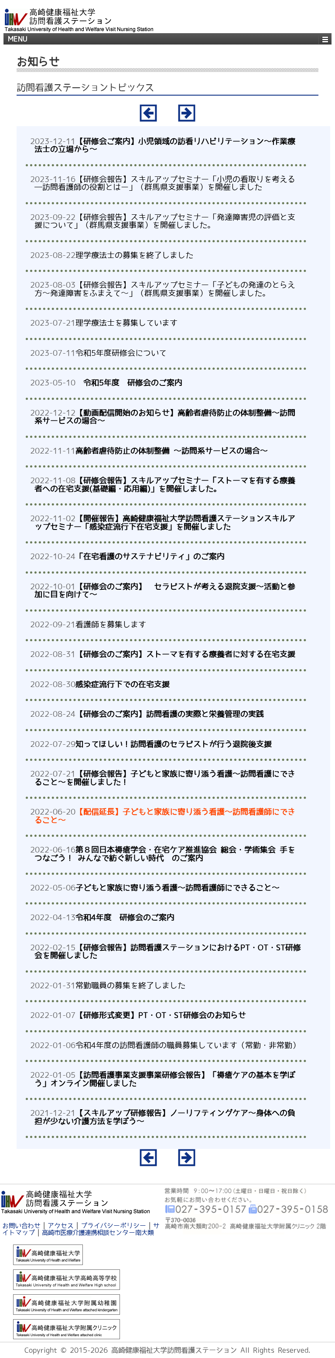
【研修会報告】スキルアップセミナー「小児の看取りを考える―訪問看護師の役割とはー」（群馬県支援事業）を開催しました (164, 183)
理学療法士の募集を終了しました (134, 255)
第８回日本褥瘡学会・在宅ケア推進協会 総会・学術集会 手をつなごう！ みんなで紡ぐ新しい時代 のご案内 (164, 853)
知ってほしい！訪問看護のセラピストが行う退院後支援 (173, 744)
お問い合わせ (21, 1225)
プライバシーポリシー (113, 1225)
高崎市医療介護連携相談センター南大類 (98, 1232)
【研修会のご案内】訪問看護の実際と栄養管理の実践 (169, 714)
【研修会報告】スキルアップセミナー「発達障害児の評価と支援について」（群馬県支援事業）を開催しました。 (164, 221)
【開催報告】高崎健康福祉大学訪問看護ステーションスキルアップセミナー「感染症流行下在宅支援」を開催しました (164, 522)
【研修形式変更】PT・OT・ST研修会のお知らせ (160, 1015)
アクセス (61, 1225)
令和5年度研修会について (121, 353)
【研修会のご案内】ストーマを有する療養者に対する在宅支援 (185, 654)
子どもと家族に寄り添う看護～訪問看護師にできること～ (177, 887)
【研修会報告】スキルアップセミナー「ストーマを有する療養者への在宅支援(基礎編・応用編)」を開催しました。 (164, 484)
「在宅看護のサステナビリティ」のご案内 (150, 556)
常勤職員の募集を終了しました (130, 985)
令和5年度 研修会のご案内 (128, 382)
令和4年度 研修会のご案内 (124, 917)
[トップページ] (75, 1200)
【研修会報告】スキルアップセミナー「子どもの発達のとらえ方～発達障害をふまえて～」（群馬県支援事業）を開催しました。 (164, 288)
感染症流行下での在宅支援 (122, 684)
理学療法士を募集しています (126, 323)
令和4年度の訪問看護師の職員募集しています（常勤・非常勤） (187, 1045)
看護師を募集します (110, 624)
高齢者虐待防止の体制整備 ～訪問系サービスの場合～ (171, 450)
